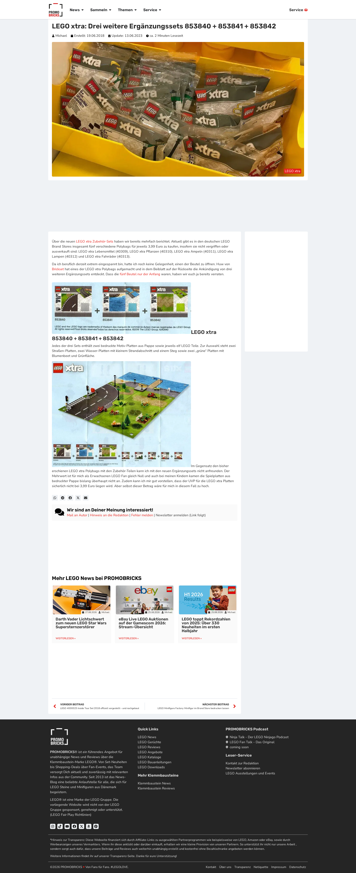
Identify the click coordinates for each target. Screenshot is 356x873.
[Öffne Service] (160, 10)
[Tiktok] (60, 826)
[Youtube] (67, 826)
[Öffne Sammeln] (110, 10)
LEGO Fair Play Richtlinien (70, 814)
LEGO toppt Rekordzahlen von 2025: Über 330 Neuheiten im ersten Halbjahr (206, 625)
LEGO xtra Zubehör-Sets (94, 241)
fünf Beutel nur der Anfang (140, 274)
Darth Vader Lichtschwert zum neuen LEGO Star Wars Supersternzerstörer (81, 623)
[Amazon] (88, 826)
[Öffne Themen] (135, 10)
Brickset (58, 269)
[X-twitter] (81, 826)
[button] (55, 498)
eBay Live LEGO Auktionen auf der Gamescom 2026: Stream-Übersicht (143, 623)
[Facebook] (74, 826)
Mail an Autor (77, 515)
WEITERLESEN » (66, 638)
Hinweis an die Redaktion (109, 515)
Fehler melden (142, 515)
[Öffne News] (82, 10)
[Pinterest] (96, 826)
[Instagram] (52, 826)
